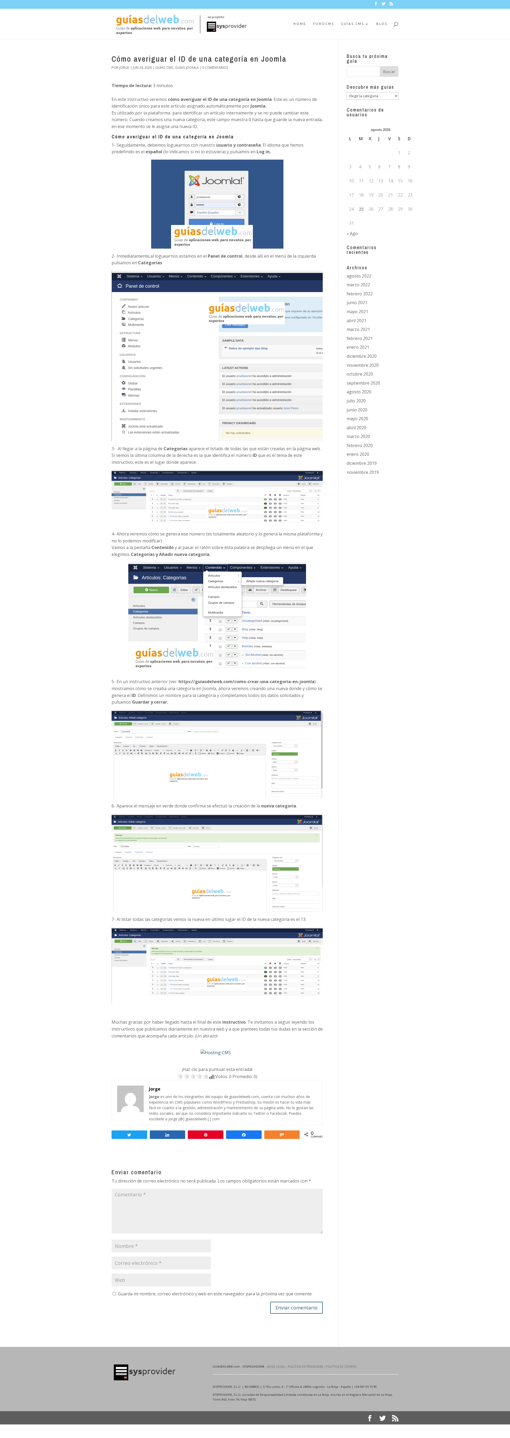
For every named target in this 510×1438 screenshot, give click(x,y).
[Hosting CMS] (216, 1053)
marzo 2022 (358, 285)
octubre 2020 (360, 374)
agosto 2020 (359, 392)
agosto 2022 (359, 276)
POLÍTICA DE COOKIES (341, 1366)
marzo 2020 (358, 436)
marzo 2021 (358, 329)
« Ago (352, 233)
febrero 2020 (360, 445)
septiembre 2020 (363, 383)
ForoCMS (323, 23)
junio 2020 (357, 410)
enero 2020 (358, 454)
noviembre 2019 (363, 472)
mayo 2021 (357, 311)
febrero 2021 (360, 338)
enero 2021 (358, 347)
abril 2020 (356, 428)
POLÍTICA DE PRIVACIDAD (305, 1366)
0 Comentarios (215, 67)
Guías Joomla (187, 67)
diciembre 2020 (362, 356)
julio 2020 (356, 401)
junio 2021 (357, 302)
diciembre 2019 (362, 463)
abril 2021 (356, 321)
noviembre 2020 (363, 365)
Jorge (124, 67)
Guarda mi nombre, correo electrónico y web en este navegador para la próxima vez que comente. (215, 1294)
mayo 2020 (357, 419)
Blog (382, 23)
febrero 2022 (360, 294)
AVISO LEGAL (276, 1366)
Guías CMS (352, 23)
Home (300, 23)
